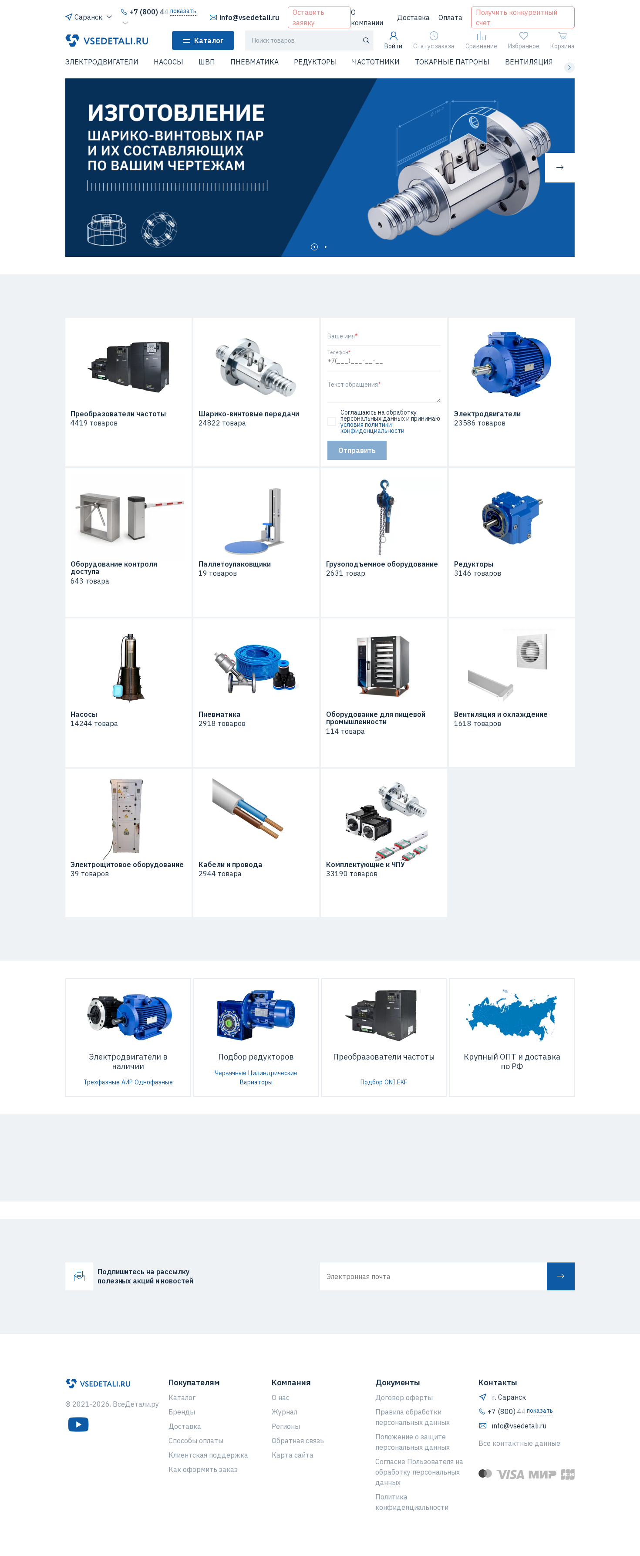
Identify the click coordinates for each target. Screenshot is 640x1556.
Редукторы (473, 564)
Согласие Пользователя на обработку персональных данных (419, 1472)
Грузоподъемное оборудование (382, 564)
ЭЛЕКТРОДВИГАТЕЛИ (101, 61)
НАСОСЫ (168, 61)
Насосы (84, 715)
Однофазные (154, 1082)
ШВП (207, 61)
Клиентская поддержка (208, 1455)
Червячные (230, 1073)
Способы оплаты (195, 1440)
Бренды (181, 1411)
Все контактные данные (519, 1443)
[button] (70, 67)
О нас (281, 1397)
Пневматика (220, 715)
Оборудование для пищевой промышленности (375, 718)
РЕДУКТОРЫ (315, 61)
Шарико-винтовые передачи (249, 414)
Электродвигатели (487, 414)
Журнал (284, 1411)
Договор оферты (404, 1397)
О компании (367, 17)
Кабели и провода (231, 865)
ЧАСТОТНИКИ (376, 61)
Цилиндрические (272, 1073)
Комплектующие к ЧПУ (365, 865)
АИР (127, 1082)
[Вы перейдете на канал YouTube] (78, 1424)
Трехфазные (102, 1082)
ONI (389, 1082)
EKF (402, 1082)
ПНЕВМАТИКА (254, 61)
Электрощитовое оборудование (127, 865)
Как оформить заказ (203, 1469)
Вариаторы (256, 1082)
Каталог (208, 40)
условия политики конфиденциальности (372, 428)
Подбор (371, 1082)
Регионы (286, 1426)
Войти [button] (393, 46)
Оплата (450, 17)
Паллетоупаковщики (235, 564)
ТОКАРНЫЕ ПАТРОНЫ (452, 61)
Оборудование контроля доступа (114, 568)
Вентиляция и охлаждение (501, 715)
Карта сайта (292, 1455)
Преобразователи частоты (118, 414)
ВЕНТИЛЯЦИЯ (529, 61)
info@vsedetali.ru (249, 17)
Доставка (413, 17)
